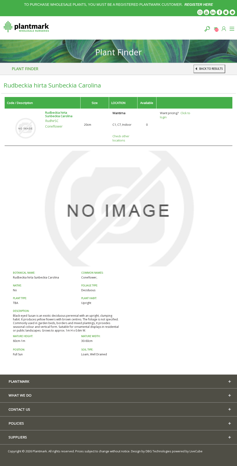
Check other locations (120, 138)
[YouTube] (206, 12)
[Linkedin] (213, 12)
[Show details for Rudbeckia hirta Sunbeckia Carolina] (25, 128)
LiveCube (196, 451)
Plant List (216, 29)
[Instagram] (200, 12)
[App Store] (226, 12)
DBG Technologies (158, 451)
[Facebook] (219, 12)
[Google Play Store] (232, 12)
